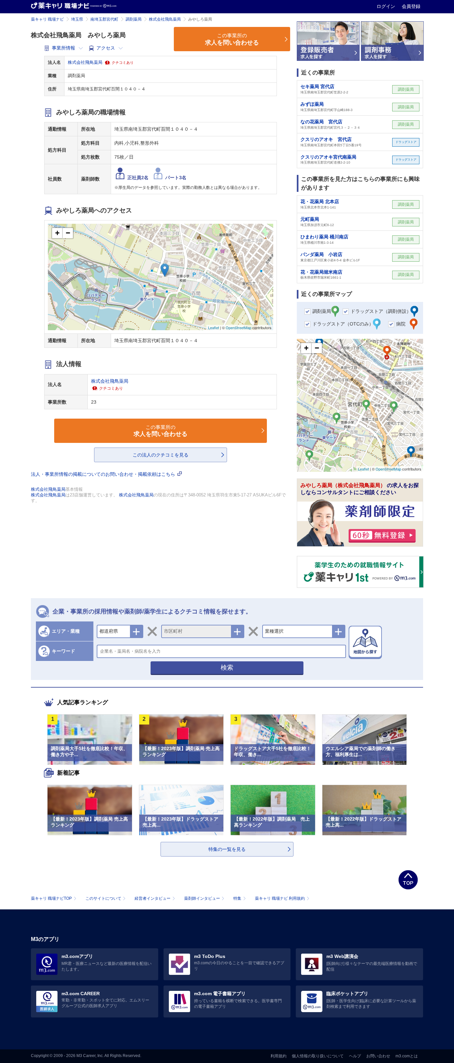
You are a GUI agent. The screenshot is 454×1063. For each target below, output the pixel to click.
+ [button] (57, 233)
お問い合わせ (378, 1056)
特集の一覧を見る (227, 849)
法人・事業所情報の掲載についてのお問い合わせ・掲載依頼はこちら (103, 474)
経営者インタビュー (152, 898)
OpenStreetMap (238, 327)
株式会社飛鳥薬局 (165, 19)
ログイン (387, 6)
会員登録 (411, 6)
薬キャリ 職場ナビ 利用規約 (280, 898)
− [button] (68, 233)
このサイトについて (103, 898)
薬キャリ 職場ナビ (47, 19)
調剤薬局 (134, 19)
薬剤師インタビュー (202, 898)
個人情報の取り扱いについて (318, 1056)
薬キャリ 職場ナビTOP (51, 898)
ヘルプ (355, 1056)
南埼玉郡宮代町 (104, 19)
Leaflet (213, 327)
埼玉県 (77, 19)
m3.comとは (407, 1056)
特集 (237, 898)
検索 (227, 667)
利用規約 (278, 1056)
